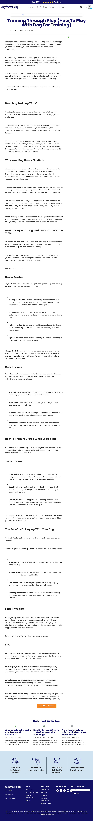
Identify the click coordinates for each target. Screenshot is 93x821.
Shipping (44, 795)
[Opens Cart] (89, 7)
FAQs (28, 800)
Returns (44, 792)
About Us (29, 789)
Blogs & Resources (30, 796)
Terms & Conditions (45, 799)
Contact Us (45, 789)
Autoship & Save (32, 792)
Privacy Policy (46, 803)
